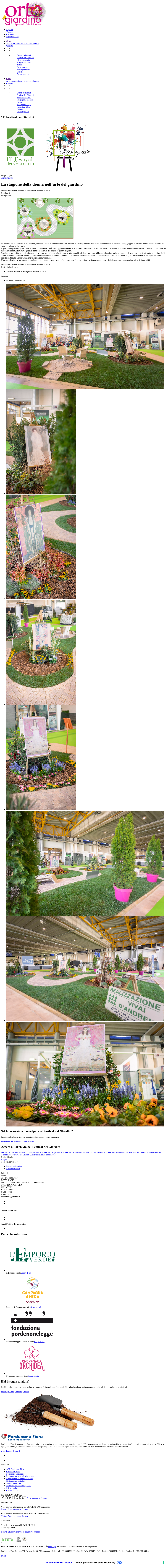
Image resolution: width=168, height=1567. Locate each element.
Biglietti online (12, 37)
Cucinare (10, 34)
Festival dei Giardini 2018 (140, 1152)
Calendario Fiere (13, 1471)
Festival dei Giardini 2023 (76, 1152)
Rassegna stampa (24, 67)
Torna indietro (7, 178)
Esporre (9, 29)
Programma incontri (25, 62)
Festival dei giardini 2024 (54, 1152)
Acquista (4, 1159)
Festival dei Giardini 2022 (97, 1152)
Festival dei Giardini (25, 58)
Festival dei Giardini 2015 (45, 1155)
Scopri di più (26, 1273)
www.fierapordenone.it (10, 1451)
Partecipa (15, 1141)
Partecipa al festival (14, 1166)
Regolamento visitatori (15, 1481)
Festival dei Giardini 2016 (23, 1155)
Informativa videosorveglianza (18, 1486)
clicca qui (52, 1546)
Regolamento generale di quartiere (20, 1476)
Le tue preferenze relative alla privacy (95, 1562)
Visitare (9, 32)
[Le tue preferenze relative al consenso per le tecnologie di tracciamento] (163, 1562)
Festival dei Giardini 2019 (119, 1152)
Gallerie (20, 72)
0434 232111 (35, 1141)
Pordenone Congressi (15, 1474)
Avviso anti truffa (13, 1483)
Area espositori (23, 74)
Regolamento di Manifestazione (19, 1478)
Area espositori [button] (22, 43)
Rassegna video (23, 69)
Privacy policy (12, 1488)
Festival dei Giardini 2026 (12, 1152)
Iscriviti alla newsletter (20, 1532)
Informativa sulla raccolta (59, 1562)
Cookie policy (12, 1490)
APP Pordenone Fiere (15, 1469)
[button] (8, 41)
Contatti (9, 46)
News (19, 65)
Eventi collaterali (24, 55)
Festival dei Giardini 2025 (33, 1152)
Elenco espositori (24, 60)
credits (3, 1556)
